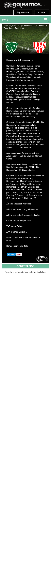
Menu (5, 19)
